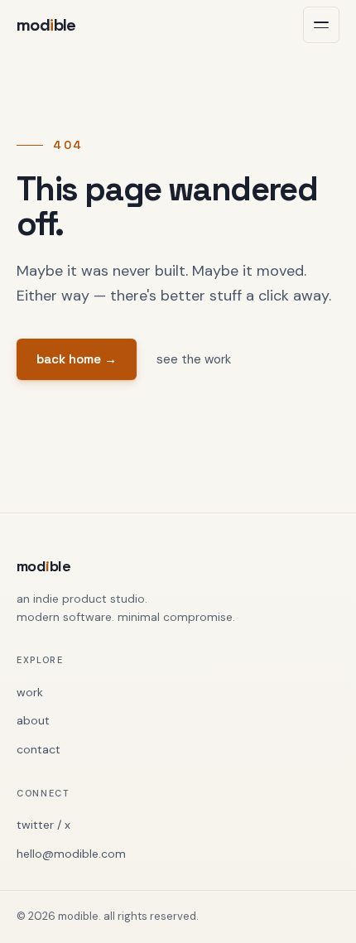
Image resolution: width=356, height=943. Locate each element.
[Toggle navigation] (321, 25)
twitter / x (43, 824)
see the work (193, 359)
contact (38, 749)
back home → (76, 359)
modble (46, 25)
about (33, 720)
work (30, 692)
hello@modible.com (71, 853)
